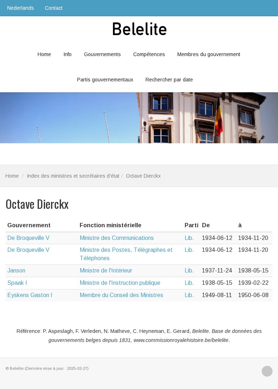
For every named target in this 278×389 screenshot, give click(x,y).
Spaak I (17, 283)
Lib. (189, 238)
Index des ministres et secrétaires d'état (73, 176)
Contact (54, 8)
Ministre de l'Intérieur (106, 270)
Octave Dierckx (143, 176)
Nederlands (20, 8)
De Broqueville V (28, 238)
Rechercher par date (169, 80)
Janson (16, 270)
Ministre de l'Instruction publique (120, 283)
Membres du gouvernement (208, 54)
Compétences (149, 54)
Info (67, 54)
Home (44, 54)
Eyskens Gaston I (29, 295)
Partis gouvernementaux (105, 80)
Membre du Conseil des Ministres (121, 295)
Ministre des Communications (117, 238)
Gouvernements (102, 54)
